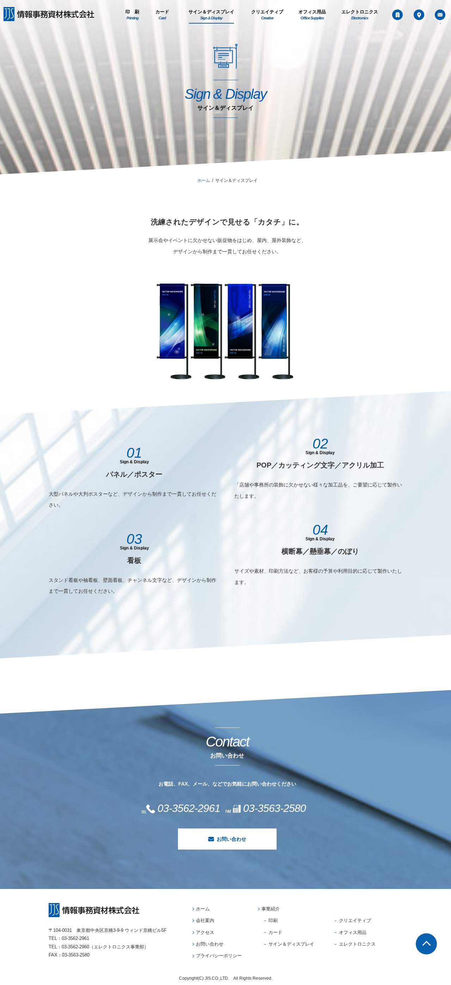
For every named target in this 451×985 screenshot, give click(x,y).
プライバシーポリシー (219, 955)
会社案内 (205, 920)
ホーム (203, 908)
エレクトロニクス (359, 14)
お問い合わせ (231, 839)
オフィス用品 (312, 14)
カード (162, 14)
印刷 (273, 920)
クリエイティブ (267, 14)
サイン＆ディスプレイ (211, 14)
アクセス (205, 932)
